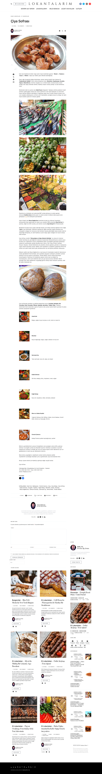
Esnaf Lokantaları (15, 16)
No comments (52, 608)
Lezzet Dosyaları (78, 655)
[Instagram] (87, 4)
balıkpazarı (35, 486)
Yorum (12, 527)
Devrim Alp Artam (18, 30)
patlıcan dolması (34, 489)
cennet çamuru (43, 486)
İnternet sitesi (53, 547)
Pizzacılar (81, 597)
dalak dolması (23, 487)
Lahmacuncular (78, 672)
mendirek (48, 487)
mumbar (57, 487)
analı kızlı (29, 486)
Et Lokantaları (25, 16)
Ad (11, 547)
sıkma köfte (50, 489)
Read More (16, 623)
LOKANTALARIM (51, 4)
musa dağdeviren (24, 489)
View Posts (76, 562)
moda (52, 487)
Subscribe (20, 4)
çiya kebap (54, 486)
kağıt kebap (41, 487)
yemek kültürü (57, 489)
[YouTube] (90, 4)
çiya (49, 486)
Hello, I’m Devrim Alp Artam (83, 547)
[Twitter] (84, 4)
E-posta (32, 547)
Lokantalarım (74, 597)
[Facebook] (80, 4)
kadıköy (35, 487)
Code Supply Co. (26, 770)
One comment (23, 605)
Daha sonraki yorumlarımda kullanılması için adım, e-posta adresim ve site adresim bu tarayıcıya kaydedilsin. (36, 554)
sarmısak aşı (42, 489)
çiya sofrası (61, 486)
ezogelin (30, 487)
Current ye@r (12, 559)
